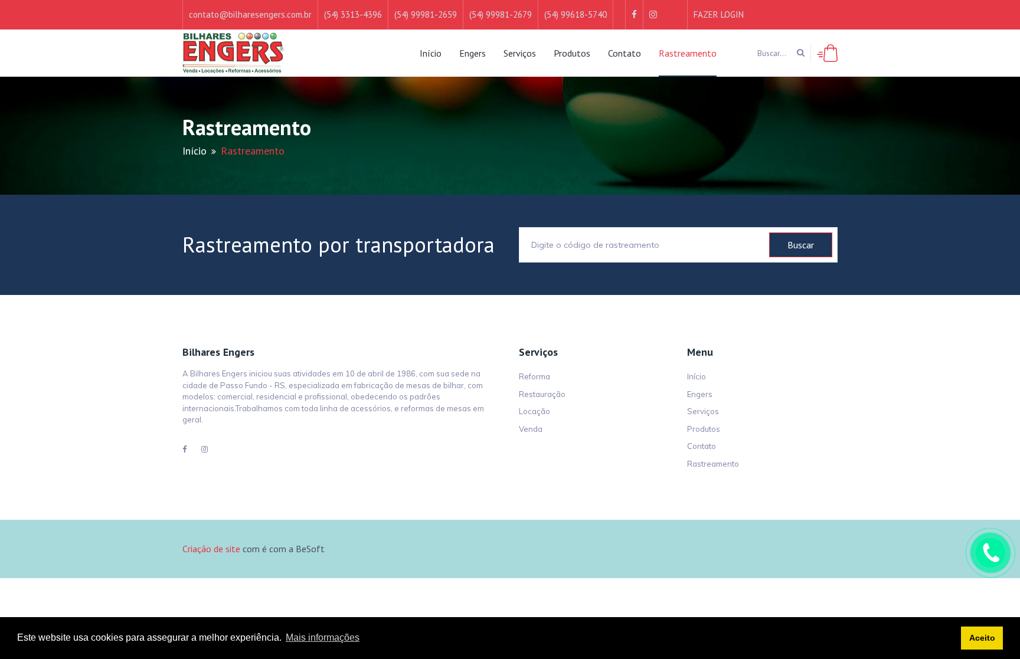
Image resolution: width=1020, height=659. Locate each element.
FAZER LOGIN (719, 14)
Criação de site (211, 549)
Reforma (534, 376)
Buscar (800, 245)
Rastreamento (688, 53)
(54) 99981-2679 (500, 14)
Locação (534, 411)
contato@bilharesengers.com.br (250, 14)
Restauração (542, 394)
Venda (530, 429)
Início (431, 53)
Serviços (520, 53)
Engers (472, 53)
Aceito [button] (982, 637)
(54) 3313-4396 (353, 14)
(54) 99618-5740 (575, 14)
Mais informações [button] (322, 637)
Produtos (572, 53)
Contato (624, 53)
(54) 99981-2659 (425, 14)
